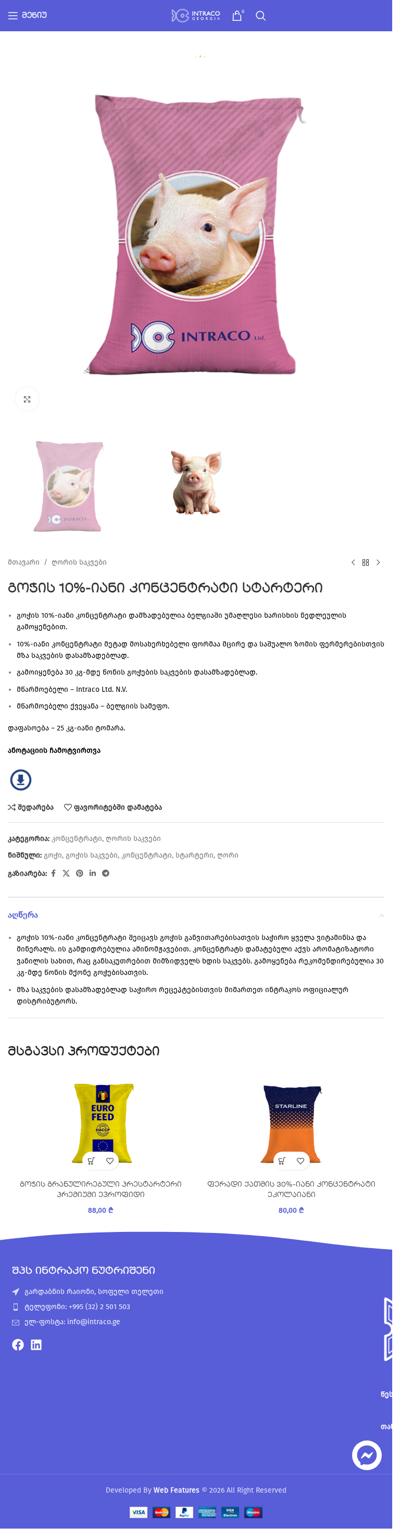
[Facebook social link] (53, 873)
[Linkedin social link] (92, 873)
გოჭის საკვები (92, 855)
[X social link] (66, 873)
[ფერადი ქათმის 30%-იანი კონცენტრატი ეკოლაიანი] (292, 1123)
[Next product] (378, 562)
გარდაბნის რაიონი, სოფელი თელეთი (94, 1291)
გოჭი (53, 855)
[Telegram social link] (106, 873)
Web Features (176, 1490)
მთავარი (24, 562)
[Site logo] (196, 15)
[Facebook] (18, 1345)
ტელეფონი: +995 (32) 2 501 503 (77, 1306)
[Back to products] (365, 562)
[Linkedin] (36, 1345)
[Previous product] (353, 562)
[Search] (261, 15)
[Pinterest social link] (79, 873)
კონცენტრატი (77, 838)
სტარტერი (195, 855)
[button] (91, 1161)
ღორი (228, 855)
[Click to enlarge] (27, 399)
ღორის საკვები (79, 562)
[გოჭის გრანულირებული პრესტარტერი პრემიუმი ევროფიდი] (101, 1123)
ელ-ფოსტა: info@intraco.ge (72, 1321)
